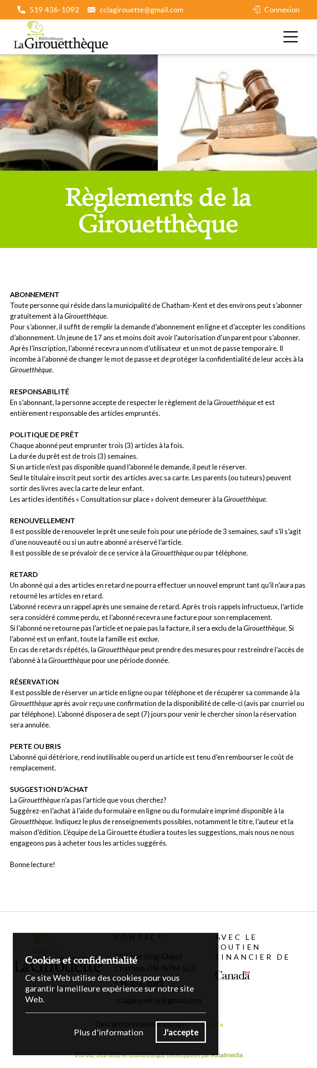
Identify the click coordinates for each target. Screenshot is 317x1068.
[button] (290, 37)
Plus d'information (108, 1032)
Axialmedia (227, 1054)
